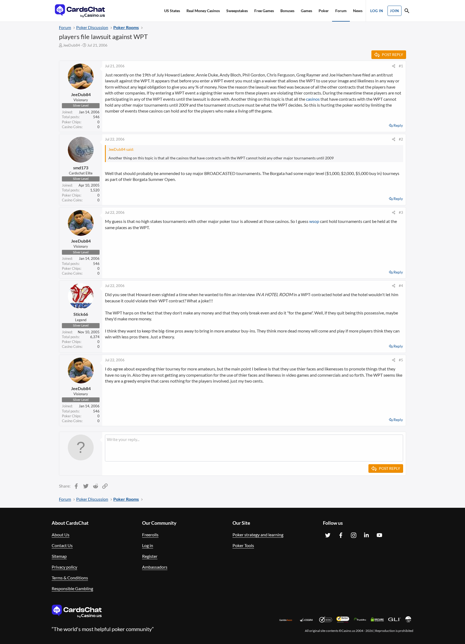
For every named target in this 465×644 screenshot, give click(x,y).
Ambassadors (154, 566)
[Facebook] (341, 535)
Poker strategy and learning (257, 534)
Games (306, 10)
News (357, 10)
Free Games (264, 10)
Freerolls (150, 534)
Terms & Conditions (70, 577)
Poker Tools (243, 545)
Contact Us (62, 545)
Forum (341, 10)
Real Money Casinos (203, 10)
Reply (398, 125)
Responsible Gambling (72, 588)
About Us (60, 534)
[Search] (407, 11)
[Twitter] (328, 535)
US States (172, 10)
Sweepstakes (237, 10)
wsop (314, 221)
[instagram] (353, 535)
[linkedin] (366, 535)
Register (149, 556)
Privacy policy (64, 566)
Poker (324, 10)
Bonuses (287, 10)
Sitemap (59, 556)
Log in (147, 545)
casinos (313, 99)
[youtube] (379, 535)
